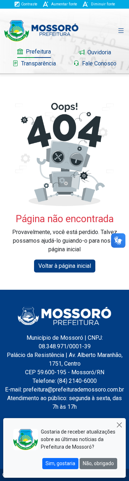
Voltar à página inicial (64, 265)
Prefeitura (37, 51)
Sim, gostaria (60, 463)
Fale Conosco (98, 63)
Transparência (38, 63)
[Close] (119, 425)
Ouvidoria (98, 52)
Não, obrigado (98, 463)
